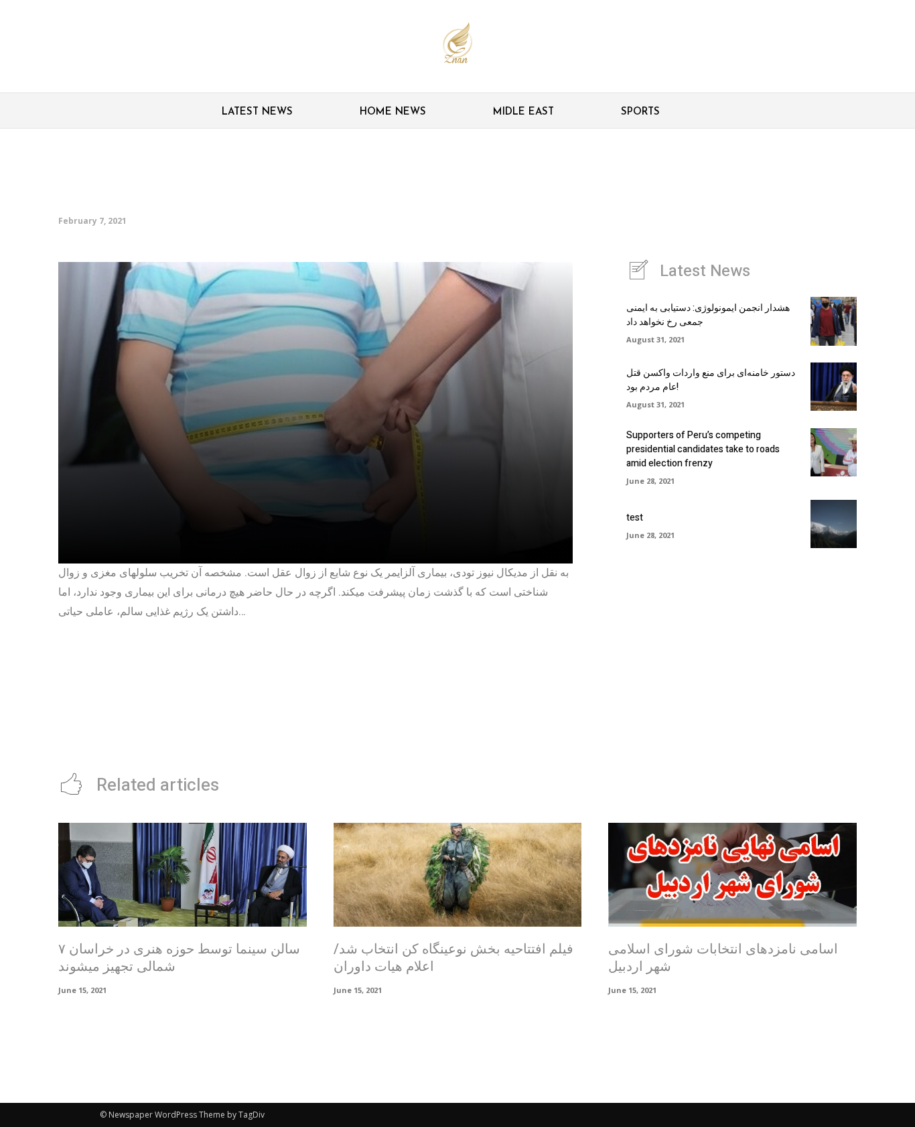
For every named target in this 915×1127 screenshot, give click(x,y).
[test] (834, 524)
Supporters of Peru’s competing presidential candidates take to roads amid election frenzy (703, 449)
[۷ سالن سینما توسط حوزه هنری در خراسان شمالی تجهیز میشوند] (182, 875)
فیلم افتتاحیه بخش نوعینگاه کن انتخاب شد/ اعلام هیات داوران (453, 957)
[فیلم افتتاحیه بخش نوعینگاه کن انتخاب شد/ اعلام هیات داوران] (458, 875)
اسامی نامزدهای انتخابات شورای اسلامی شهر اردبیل (723, 957)
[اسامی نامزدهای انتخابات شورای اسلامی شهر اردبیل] (732, 875)
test (634, 518)
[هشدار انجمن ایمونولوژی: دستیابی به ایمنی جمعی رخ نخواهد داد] (834, 321)
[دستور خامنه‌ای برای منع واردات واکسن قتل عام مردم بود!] (834, 386)
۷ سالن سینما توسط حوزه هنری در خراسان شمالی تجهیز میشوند (179, 957)
